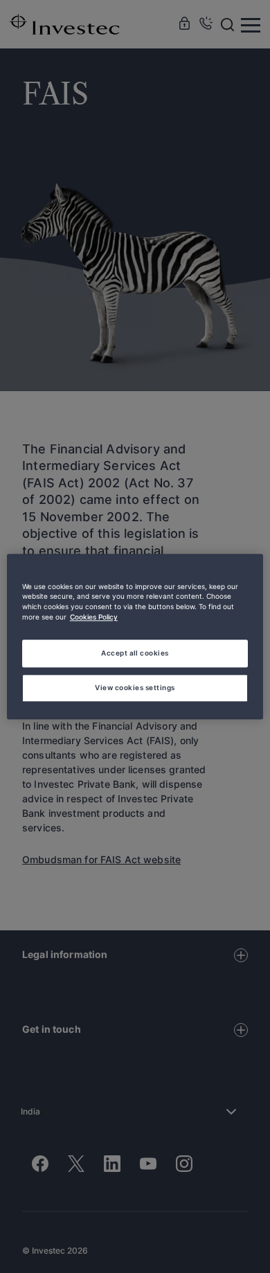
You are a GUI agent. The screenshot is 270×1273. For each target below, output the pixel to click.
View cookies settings (134, 687)
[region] (135, 637)
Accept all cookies (135, 653)
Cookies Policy (94, 617)
